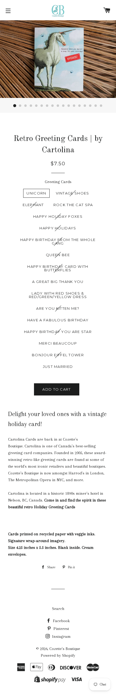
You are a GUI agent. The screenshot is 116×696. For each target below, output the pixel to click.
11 (68, 105)
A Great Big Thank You (57, 281)
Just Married (58, 366)
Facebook (61, 620)
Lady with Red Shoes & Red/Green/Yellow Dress (58, 295)
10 (63, 105)
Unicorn (36, 193)
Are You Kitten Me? (57, 308)
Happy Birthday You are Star (58, 331)
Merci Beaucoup (58, 343)
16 (95, 105)
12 (74, 105)
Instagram (61, 636)
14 (85, 105)
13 (79, 105)
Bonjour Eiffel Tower (58, 355)
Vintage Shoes (72, 193)
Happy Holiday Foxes (58, 216)
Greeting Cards (58, 181)
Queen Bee (58, 255)
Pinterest (60, 628)
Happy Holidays (57, 228)
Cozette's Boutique (64, 648)
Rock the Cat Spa (73, 205)
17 (101, 105)
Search (58, 608)
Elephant (33, 205)
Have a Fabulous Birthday (57, 320)
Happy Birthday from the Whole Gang (58, 241)
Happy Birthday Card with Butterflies (57, 268)
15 (90, 105)
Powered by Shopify (58, 655)
